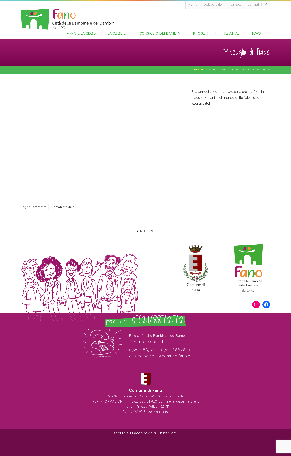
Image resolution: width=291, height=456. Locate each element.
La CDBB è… (117, 33)
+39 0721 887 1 (136, 401)
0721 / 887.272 (143, 350)
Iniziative (230, 33)
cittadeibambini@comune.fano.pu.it (162, 356)
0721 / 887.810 (175, 350)
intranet (127, 406)
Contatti (253, 4)
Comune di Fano (145, 390)
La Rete (236, 4)
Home (193, 4)
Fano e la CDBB (81, 33)
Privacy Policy (147, 406)
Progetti (201, 33)
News (255, 33)
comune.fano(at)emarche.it (179, 401)
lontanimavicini (64, 207)
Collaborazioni (214, 4)
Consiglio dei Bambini (161, 33)
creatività (40, 207)
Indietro (146, 231)
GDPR (165, 406)
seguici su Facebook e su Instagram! (146, 433)
